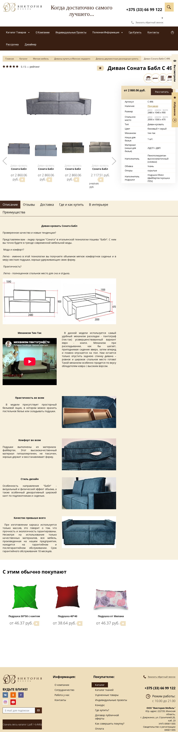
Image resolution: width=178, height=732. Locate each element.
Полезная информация (106, 32)
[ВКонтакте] (5, 695)
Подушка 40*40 (67, 616)
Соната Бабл (19, 168)
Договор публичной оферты (107, 717)
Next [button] (114, 161)
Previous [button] (5, 161)
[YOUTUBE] (13, 702)
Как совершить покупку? (109, 723)
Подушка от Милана (111, 616)
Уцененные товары (107, 695)
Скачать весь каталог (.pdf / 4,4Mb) (22, 724)
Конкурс (100, 705)
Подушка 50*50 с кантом (24, 616)
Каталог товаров (16, 32)
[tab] (10, 205)
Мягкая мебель (41, 58)
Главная (9, 58)
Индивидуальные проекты (111, 700)
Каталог (23, 58)
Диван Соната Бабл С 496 (157, 58)
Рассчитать (162, 91)
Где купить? (102, 710)
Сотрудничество (64, 690)
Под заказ (153, 106)
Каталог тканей (104, 690)
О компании (62, 685)
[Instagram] (5, 702)
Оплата (99, 728)
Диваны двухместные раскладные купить (117, 58)
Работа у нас (62, 695)
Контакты (60, 700)
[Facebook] (21, 695)
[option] (59, 100)
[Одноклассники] (13, 695)
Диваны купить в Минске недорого (72, 58)
